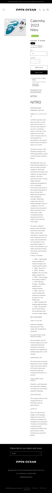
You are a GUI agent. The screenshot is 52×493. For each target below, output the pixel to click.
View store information (35, 84)
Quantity (32, 57)
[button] (4, 10)
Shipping (40, 45)
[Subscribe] (40, 453)
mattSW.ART (20, 488)
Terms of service (43, 488)
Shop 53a (10, 470)
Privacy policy (35, 488)
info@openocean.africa (26, 477)
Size (31, 50)
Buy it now (39, 72)
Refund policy (27, 488)
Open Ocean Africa (14, 488)
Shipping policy (27, 489)
